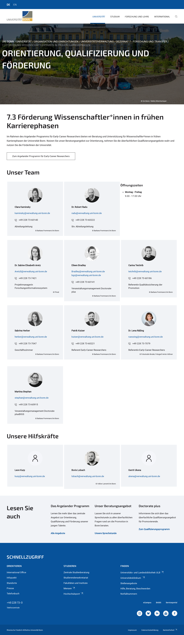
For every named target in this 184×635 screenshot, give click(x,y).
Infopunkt (12, 577)
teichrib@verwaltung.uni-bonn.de (145, 271)
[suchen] (175, 18)
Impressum (132, 630)
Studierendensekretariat (76, 577)
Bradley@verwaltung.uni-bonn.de (88, 271)
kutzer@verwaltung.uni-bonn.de (87, 336)
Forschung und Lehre (137, 16)
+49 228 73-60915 (28, 404)
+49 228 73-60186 (142, 278)
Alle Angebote (58, 533)
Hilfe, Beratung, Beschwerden (135, 588)
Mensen (68, 588)
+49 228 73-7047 (28, 343)
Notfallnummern (128, 593)
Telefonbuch (13, 593)
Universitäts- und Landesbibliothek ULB (140, 572)
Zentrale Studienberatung (76, 572)
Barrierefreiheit (168, 630)
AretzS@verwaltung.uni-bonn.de (31, 271)
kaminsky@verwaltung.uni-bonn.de (32, 213)
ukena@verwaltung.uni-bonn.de (144, 476)
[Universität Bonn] (19, 16)
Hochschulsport (72, 593)
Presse (10, 588)
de (8, 4)
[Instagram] (139, 614)
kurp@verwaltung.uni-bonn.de (30, 476)
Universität (98, 16)
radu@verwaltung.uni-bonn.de (87, 213)
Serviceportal (171, 602)
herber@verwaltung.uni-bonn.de (31, 336)
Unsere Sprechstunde (106, 533)
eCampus (147, 602)
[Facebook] (174, 614)
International (162, 16)
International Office (16, 572)
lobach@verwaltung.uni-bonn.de (88, 476)
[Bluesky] (148, 614)
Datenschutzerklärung (149, 630)
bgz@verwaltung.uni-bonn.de (86, 275)
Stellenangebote (128, 583)
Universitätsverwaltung (97, 41)
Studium (115, 16)
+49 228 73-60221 (85, 343)
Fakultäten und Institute (76, 583)
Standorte (12, 583)
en (15, 4)
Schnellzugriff (25, 557)
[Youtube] (166, 614)
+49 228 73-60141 (85, 282)
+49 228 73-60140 (28, 220)
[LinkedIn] (157, 614)
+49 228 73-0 (15, 602)
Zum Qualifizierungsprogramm (154, 529)
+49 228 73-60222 (85, 220)
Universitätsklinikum (131, 578)
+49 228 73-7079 (141, 343)
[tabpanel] (92, 64)
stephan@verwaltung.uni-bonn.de (31, 397)
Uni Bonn (8, 41)
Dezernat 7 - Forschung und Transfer (141, 41)
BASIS (158, 602)
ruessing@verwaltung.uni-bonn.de (145, 336)
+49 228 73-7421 (28, 278)
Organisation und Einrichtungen (56, 41)
